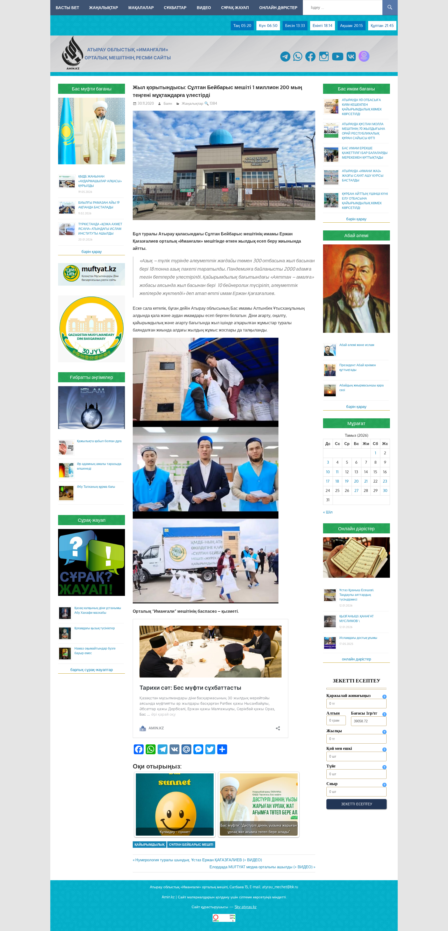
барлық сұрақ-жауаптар (91, 669)
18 (337, 481)
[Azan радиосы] (364, 61)
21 (366, 481)
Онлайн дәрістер (278, 7)
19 (347, 481)
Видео (204, 7)
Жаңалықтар (103, 7)
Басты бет (67, 7)
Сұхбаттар (175, 7)
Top (435, 918)
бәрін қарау (91, 251)
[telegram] (285, 61)
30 (385, 490)
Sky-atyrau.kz (245, 907)
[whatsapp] (297, 61)
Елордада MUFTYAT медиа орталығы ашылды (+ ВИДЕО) (260, 866)
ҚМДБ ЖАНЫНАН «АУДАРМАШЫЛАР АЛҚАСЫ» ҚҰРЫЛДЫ (100, 181)
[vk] (351, 61)
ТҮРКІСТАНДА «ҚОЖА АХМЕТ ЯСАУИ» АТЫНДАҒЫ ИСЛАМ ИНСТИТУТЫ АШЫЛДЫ (100, 228)
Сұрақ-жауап (235, 7)
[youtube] (338, 61)
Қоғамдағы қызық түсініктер (94, 628)
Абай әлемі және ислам (356, 345)
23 (385, 481)
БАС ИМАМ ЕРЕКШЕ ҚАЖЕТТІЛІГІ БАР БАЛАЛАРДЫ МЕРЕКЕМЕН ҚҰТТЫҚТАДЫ (365, 152)
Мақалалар (141, 7)
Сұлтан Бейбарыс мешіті (191, 845)
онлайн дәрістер (356, 659)
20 (356, 481)
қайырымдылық (149, 845)
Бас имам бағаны (356, 88)
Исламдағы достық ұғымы (358, 638)
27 (356, 490)
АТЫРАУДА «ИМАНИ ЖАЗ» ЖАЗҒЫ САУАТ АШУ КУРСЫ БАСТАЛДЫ (362, 175)
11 (337, 471)
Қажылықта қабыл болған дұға (99, 441)
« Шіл (328, 512)
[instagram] (324, 61)
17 (328, 481)
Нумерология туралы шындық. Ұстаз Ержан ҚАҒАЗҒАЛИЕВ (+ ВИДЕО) (198, 859)
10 (328, 471)
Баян (168, 103)
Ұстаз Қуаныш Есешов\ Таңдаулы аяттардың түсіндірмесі (356, 594)
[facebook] (310, 61)
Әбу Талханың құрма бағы (96, 487)
